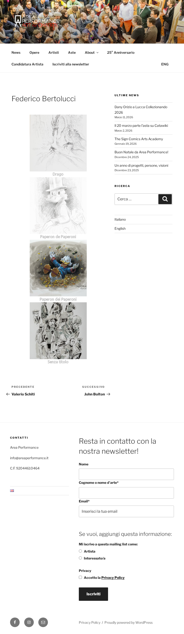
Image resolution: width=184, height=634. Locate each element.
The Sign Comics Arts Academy (139, 139)
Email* (84, 501)
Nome (83, 464)
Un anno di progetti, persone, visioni (141, 165)
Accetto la (104, 577)
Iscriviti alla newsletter (70, 64)
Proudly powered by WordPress (128, 622)
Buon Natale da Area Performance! (141, 152)
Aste (72, 52)
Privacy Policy (113, 577)
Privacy (85, 571)
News (16, 52)
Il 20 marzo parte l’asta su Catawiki (141, 125)
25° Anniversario (120, 52)
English (120, 228)
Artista (89, 551)
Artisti (53, 52)
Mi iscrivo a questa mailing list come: (108, 544)
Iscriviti (93, 594)
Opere (34, 52)
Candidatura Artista (27, 64)
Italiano (120, 219)
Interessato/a (94, 558)
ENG (164, 64)
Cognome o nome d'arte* (99, 482)
